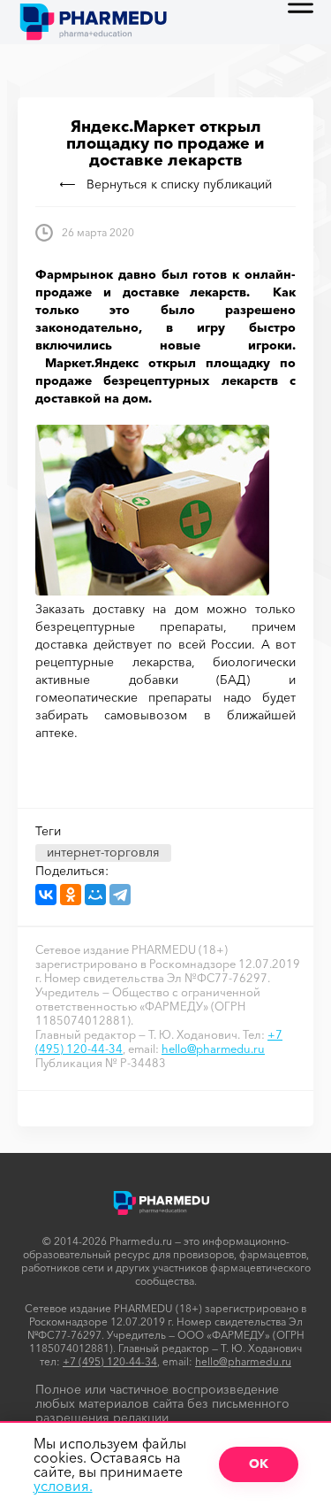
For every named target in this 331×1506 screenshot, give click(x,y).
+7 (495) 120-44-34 (110, 1361)
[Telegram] (120, 894)
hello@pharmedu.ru (213, 1048)
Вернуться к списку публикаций (179, 184)
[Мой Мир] (95, 894)
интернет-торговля (103, 852)
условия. (63, 1485)
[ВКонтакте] (45, 894)
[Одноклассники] (70, 894)
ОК (258, 1463)
